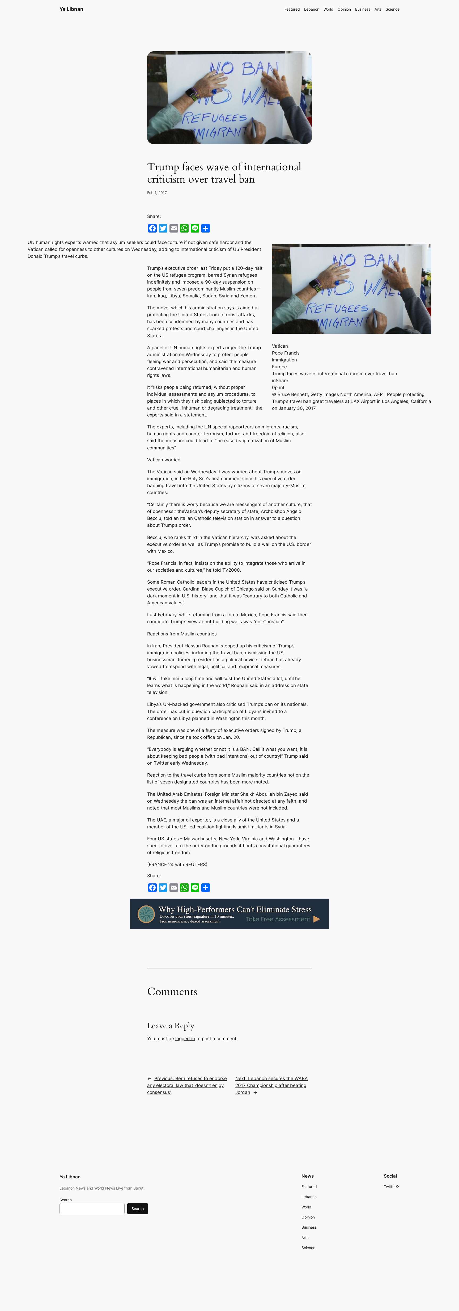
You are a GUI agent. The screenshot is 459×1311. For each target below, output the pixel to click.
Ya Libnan (71, 9)
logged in (185, 1038)
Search (66, 1200)
